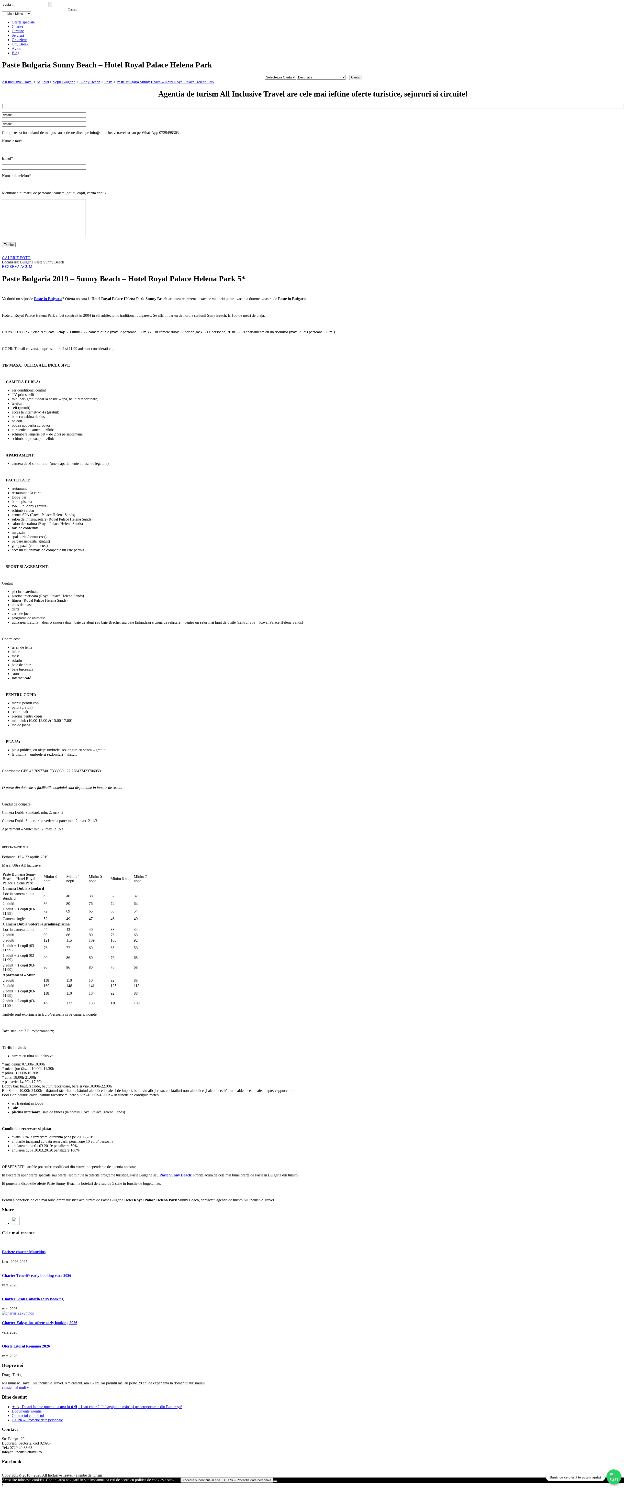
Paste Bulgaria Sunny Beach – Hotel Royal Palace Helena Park (165, 82)
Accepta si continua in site (201, 1480)
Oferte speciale (23, 22)
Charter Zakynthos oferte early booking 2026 (39, 1323)
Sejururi (18, 35)
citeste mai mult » (15, 1387)
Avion (16, 48)
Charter (17, 26)
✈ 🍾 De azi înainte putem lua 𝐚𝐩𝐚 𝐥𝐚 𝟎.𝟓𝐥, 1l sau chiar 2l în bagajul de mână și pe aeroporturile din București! (97, 1407)
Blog (15, 53)
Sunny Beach (89, 82)
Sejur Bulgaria (64, 82)
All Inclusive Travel (17, 82)
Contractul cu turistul (28, 1415)
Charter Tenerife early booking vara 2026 (36, 1275)
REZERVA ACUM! (18, 266)
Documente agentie (27, 1411)
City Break (20, 44)
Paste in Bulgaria (48, 299)
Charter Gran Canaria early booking (33, 1299)
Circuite (18, 31)
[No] (275, 1481)
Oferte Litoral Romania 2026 (26, 1346)
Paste (108, 82)
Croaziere (19, 40)
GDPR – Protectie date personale (37, 1420)
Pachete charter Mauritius (23, 1252)
